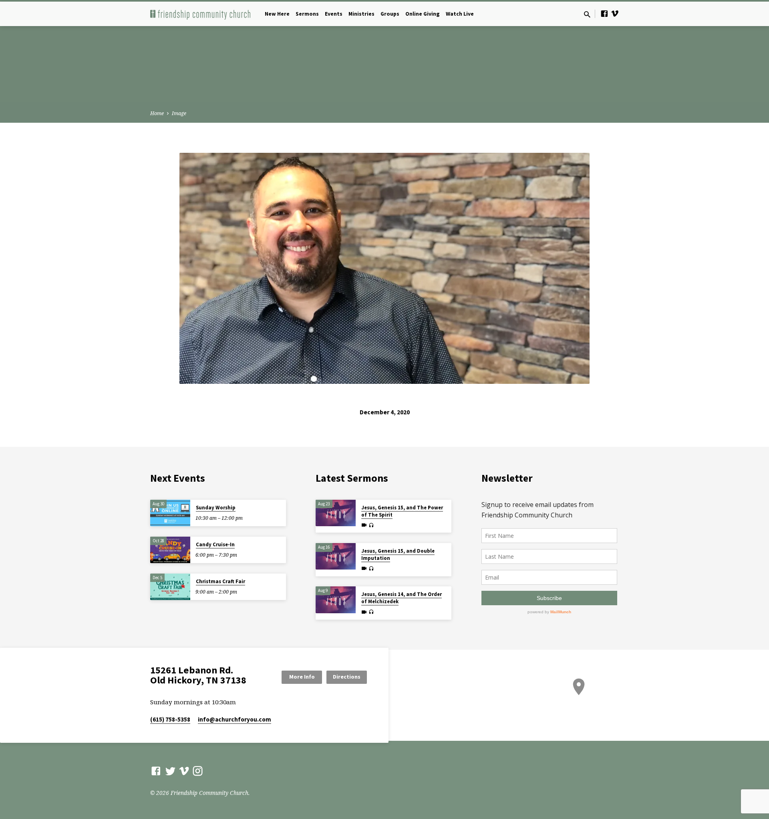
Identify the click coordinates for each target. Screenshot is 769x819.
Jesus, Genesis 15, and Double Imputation (398, 554)
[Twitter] (170, 770)
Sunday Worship (216, 507)
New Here (277, 13)
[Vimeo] (614, 13)
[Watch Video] (364, 525)
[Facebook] (604, 13)
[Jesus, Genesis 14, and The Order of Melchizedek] (336, 599)
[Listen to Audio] (371, 525)
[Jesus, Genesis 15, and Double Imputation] (336, 556)
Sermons (307, 13)
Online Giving (422, 13)
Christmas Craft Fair (220, 581)
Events (333, 13)
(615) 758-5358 (170, 719)
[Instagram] (197, 770)
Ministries (361, 13)
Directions (346, 676)
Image (179, 113)
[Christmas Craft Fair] (170, 587)
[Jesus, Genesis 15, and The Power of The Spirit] (336, 513)
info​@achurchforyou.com (234, 719)
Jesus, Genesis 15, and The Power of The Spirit (402, 511)
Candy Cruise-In (215, 544)
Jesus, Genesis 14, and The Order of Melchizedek (401, 598)
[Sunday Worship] (170, 513)
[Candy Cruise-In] (170, 550)
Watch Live (460, 13)
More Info (302, 676)
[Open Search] (587, 14)
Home (157, 113)
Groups (389, 13)
